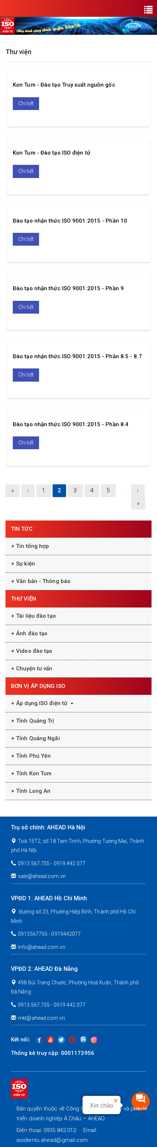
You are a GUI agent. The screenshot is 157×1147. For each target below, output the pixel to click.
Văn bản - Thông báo (43, 581)
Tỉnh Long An (33, 791)
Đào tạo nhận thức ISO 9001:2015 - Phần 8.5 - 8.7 (77, 356)
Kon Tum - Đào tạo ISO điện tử (51, 152)
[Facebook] (39, 1039)
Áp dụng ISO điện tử (42, 703)
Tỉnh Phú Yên (33, 756)
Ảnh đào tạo (31, 633)
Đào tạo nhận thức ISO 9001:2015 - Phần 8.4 (71, 424)
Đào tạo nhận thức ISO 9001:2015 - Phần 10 (70, 220)
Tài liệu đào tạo (36, 616)
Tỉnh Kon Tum (33, 773)
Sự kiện (25, 563)
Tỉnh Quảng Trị (35, 721)
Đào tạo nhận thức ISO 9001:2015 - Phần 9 (68, 288)
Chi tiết (26, 103)
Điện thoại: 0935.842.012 (46, 1130)
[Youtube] (50, 1039)
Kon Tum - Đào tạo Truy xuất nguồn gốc (64, 85)
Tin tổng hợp (32, 546)
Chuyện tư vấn (34, 668)
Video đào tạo (34, 651)
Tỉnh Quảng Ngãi (38, 738)
